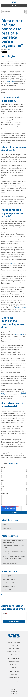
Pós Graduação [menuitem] (14, 664)
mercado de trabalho (10, 579)
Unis (9, 49)
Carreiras (7, 576)
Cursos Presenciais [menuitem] (14, 658)
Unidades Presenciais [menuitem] (14, 677)
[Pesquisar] (26, 12)
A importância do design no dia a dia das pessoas (13, 546)
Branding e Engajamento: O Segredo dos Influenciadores (13, 541)
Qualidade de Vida (13, 463)
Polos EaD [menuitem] (14, 674)
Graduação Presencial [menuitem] (14, 661)
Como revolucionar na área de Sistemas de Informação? (11, 563)
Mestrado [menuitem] (14, 667)
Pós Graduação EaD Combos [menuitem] (14, 651)
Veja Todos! (4, 594)
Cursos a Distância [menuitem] (14, 643)
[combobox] (13, 11)
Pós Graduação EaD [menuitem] (14, 648)
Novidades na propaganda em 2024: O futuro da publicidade (14, 552)
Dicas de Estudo (8, 583)
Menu (13, 6)
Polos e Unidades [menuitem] (14, 671)
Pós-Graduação (7, 528)
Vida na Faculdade (9, 586)
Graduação (6, 524)
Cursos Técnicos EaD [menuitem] (14, 646)
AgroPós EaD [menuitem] (14, 654)
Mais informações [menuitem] (14, 682)
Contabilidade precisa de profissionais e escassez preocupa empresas (14, 557)
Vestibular (7, 590)
